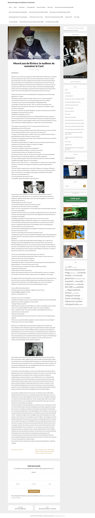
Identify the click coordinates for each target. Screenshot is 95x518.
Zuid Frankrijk (48, 453)
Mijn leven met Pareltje (70, 117)
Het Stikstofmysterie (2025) (52, 21)
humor (37, 451)
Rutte (77, 290)
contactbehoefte (31, 7)
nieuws (81, 284)
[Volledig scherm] (85, 77)
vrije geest (69, 304)
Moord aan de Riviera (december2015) (18, 12)
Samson (68, 293)
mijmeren (69, 284)
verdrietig (75, 298)
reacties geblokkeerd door (76, 200)
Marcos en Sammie (41, 7)
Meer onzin (50, 7)
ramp (48, 451)
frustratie (78, 275)
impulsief (69, 281)
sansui (73, 293)
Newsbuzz (57, 515)
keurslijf (79, 281)
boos (79, 269)
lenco (84, 281)
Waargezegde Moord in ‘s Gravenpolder (18, 17)
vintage (81, 298)
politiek (80, 287)
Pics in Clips (76, 17)
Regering (71, 290)
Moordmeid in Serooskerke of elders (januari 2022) (31, 21)
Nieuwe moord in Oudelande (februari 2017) (60, 12)
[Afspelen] (65, 77)
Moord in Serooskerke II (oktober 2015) (64, 7)
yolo (76, 304)
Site (50, 484)
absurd (37, 449)
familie (68, 275)
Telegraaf (69, 295)
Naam (18, 484)
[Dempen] (83, 77)
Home (10, 7)
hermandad (51, 449)
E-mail (34, 484)
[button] (75, 57)
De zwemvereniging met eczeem (72, 102)
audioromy (75, 267)
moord (41, 451)
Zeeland (42, 453)
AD (70, 267)
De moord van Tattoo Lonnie (36, 17)
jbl (73, 281)
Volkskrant (69, 301)
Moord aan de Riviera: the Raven (47, 508)
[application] (75, 57)
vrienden (78, 301)
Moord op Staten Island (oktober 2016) (38, 12)
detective (41, 449)
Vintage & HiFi (68, 17)
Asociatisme (22, 7)
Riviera (52, 451)
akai (72, 267)
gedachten (69, 278)
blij (75, 269)
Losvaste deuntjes (13, 21)
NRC (71, 287)
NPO (67, 287)
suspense (37, 453)
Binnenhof (69, 269)
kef (75, 281)
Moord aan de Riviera (17, 449)
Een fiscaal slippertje (20, 508)
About (15, 7)
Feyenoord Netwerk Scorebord (70, 30)
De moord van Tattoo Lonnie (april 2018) (74, 99)
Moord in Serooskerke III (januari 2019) (54, 17)
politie (44, 451)
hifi (81, 278)
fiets (46, 449)
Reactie (34, 472)
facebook (82, 272)
